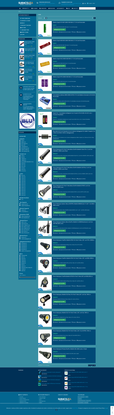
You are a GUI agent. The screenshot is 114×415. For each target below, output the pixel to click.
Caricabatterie (25, 30)
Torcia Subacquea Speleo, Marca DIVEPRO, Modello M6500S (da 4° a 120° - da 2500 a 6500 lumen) (73, 204)
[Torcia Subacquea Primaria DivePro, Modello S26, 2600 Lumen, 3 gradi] (45, 355)
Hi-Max (23, 260)
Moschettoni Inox (26, 25)
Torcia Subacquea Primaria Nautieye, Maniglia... (28, 71)
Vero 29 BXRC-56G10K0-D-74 (27, 161)
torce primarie (80, 402)
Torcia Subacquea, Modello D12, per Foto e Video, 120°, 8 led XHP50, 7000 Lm (72, 330)
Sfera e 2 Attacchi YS (25, 225)
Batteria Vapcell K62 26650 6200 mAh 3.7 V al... (78, 382)
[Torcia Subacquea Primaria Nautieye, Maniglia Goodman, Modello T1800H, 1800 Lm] (21, 78)
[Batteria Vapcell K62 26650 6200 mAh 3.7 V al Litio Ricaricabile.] (45, 65)
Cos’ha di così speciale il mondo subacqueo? (51, 372)
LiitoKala (23, 261)
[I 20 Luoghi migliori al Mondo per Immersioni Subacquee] (39, 384)
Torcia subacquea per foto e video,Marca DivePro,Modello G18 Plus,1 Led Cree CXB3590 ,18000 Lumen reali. (72, 168)
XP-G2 (23, 167)
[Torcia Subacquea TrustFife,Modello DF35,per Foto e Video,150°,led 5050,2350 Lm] (45, 283)
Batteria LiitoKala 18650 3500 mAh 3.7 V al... (30, 56)
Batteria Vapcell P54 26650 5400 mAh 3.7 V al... (78, 386)
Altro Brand (24, 255)
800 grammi (24, 249)
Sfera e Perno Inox (25, 232)
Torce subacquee (25, 18)
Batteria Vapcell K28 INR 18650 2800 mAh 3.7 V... (30, 49)
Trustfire (23, 269)
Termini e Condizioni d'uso (24, 399)
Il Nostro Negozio (23, 398)
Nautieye (23, 263)
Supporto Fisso (24, 204)
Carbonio (23, 210)
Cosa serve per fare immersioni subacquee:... (51, 379)
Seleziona (40, 18)
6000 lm (23, 195)
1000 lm (23, 176)
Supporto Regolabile (25, 205)
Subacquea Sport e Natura (26, 267)
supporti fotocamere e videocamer (84, 400)
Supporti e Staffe (25, 20)
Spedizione (52, 8)
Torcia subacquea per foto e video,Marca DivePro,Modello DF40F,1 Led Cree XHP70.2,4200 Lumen (71, 186)
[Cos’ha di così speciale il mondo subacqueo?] (39, 373)
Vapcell (23, 270)
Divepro (23, 258)
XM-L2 (23, 166)
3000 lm (23, 189)
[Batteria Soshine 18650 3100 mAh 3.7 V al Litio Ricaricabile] (21, 43)
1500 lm (23, 181)
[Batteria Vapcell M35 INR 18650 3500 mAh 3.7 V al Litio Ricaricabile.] (45, 47)
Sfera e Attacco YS (25, 226)
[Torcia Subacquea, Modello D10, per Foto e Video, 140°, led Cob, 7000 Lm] (45, 319)
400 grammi (24, 246)
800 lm (23, 175)
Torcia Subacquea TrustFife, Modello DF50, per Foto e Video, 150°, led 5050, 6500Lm (73, 258)
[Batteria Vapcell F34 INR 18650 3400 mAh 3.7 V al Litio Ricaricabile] (45, 29)
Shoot (23, 264)
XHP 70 (23, 164)
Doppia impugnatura (25, 216)
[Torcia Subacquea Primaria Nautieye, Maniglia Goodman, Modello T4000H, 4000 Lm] (21, 71)
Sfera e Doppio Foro (25, 228)
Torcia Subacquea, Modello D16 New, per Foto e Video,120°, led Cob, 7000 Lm (72, 294)
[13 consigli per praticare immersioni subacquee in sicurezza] (39, 376)
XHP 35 (23, 163)
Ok (56, 409)
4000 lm (23, 192)
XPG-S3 (23, 169)
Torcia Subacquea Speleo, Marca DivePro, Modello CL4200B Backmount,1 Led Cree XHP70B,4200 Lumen (73, 222)
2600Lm (23, 187)
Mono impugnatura (25, 217)
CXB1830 (23, 158)
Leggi (106, 408)
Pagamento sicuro (23, 401)
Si (22, 199)
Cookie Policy (75, 408)
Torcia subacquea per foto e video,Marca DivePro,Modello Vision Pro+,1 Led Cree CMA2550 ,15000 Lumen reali (72, 150)
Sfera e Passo (24, 231)
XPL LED (23, 170)
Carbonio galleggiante (26, 238)
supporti (79, 398)
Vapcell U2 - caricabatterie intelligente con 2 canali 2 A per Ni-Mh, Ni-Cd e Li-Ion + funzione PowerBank (72, 114)
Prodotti (26, 8)
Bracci (23, 23)
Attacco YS (23, 222)
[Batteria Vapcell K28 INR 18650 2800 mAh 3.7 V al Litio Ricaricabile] (21, 50)
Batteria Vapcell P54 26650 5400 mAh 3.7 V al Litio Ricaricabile (68, 76)
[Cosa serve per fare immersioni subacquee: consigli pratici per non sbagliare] (39, 380)
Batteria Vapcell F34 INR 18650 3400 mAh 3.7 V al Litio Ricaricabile (69, 22)
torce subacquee (81, 396)
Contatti (75, 8)
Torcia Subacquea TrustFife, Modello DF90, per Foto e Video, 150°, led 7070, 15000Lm (73, 240)
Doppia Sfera (24, 223)
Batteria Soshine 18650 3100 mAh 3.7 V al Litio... (30, 43)
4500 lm (23, 193)
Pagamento (61, 8)
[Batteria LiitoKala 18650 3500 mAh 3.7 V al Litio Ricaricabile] (21, 57)
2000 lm (23, 184)
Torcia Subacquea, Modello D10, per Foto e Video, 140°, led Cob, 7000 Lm (71, 312)
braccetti (86, 402)
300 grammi (24, 244)
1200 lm (23, 179)
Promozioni (22, 39)
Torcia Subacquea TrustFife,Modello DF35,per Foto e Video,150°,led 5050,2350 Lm (73, 276)
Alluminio (23, 237)
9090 (22, 155)
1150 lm (23, 178)
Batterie (23, 27)
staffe (87, 396)
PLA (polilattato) (24, 211)
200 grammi (24, 243)
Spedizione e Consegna (24, 402)
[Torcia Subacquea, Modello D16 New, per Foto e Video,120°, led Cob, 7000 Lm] (45, 301)
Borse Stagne (24, 32)
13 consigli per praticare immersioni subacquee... (52, 375)
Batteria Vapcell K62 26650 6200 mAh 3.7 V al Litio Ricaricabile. (68, 58)
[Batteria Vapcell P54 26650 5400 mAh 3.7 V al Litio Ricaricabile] (45, 83)
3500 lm (23, 190)
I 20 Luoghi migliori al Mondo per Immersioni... (51, 383)
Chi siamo (35, 8)
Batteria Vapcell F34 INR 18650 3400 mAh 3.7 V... (77, 373)
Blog (68, 8)
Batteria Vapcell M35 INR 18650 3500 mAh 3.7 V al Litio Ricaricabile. (69, 40)
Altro (22, 34)
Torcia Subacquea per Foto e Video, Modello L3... (29, 63)
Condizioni (43, 8)
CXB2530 (23, 160)
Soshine (23, 266)
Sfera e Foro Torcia (25, 229)
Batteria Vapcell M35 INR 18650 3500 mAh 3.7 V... (78, 378)
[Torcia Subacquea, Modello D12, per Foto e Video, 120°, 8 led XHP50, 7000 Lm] (45, 337)
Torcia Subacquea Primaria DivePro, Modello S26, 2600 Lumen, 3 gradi (70, 348)
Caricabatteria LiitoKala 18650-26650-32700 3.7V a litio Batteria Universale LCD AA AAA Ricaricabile (74, 95)
